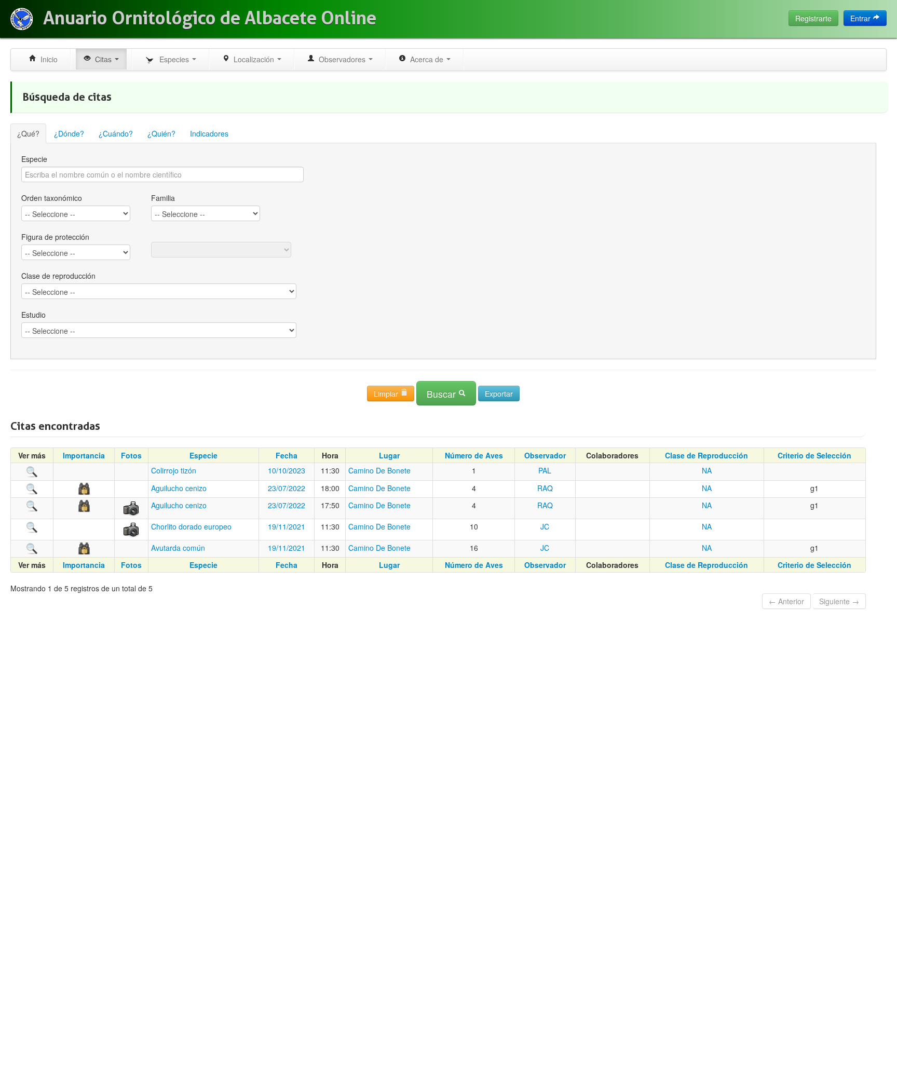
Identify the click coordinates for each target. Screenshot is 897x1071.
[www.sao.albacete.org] (21, 19)
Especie (34, 159)
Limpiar (387, 393)
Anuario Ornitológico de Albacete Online (209, 18)
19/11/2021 (286, 526)
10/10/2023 (286, 470)
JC (544, 526)
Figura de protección (55, 237)
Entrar (861, 18)
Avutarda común (178, 548)
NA (707, 470)
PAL (544, 470)
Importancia (84, 455)
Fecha (286, 455)
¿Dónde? (69, 133)
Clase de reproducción (58, 275)
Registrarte (813, 18)
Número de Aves (474, 455)
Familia (163, 198)
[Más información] (32, 470)
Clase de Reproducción (706, 455)
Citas (102, 59)
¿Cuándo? (116, 133)
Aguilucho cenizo (179, 488)
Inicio (47, 59)
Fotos (131, 455)
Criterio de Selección (814, 455)
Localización (252, 59)
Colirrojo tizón (173, 470)
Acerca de (425, 59)
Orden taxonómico (51, 198)
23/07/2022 (286, 488)
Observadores (341, 59)
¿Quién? (161, 133)
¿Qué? (28, 133)
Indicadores (209, 133)
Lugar (389, 455)
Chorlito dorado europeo (191, 526)
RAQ (545, 488)
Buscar (442, 393)
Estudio (33, 314)
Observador (545, 455)
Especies (173, 59)
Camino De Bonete (379, 470)
